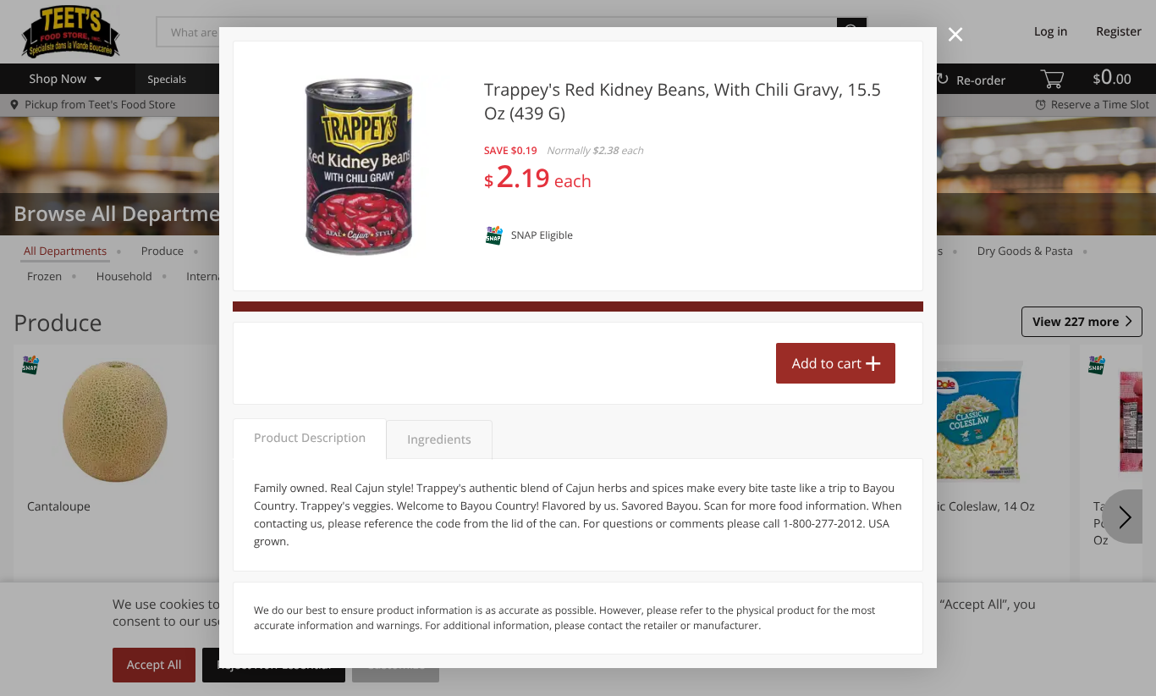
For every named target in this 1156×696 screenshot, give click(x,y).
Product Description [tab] (310, 438)
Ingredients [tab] (439, 440)
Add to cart (826, 363)
